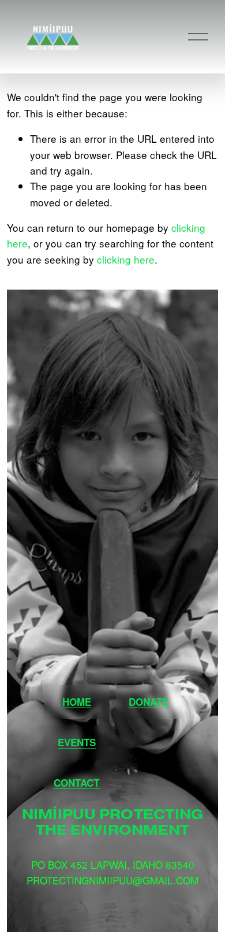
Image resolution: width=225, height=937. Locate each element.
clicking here (126, 259)
